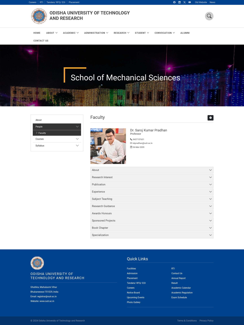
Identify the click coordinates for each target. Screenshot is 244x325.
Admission (132, 273)
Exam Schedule (179, 297)
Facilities (131, 268)
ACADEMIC (69, 33)
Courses (40, 139)
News (212, 2)
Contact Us (176, 273)
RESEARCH (120, 33)
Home (36, 33)
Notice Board (133, 292)
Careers (32, 2)
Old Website (201, 2)
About (50, 33)
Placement (74, 2)
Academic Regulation (182, 292)
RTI (41, 2)
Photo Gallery (133, 302)
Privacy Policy (206, 320)
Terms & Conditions (187, 320)
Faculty (42, 133)
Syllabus (40, 145)
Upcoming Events (135, 297)
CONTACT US (40, 40)
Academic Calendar (181, 287)
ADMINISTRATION (94, 33)
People (39, 126)
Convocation (163, 33)
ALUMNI (185, 33)
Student (140, 33)
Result (174, 283)
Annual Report (178, 278)
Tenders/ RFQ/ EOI (56, 2)
